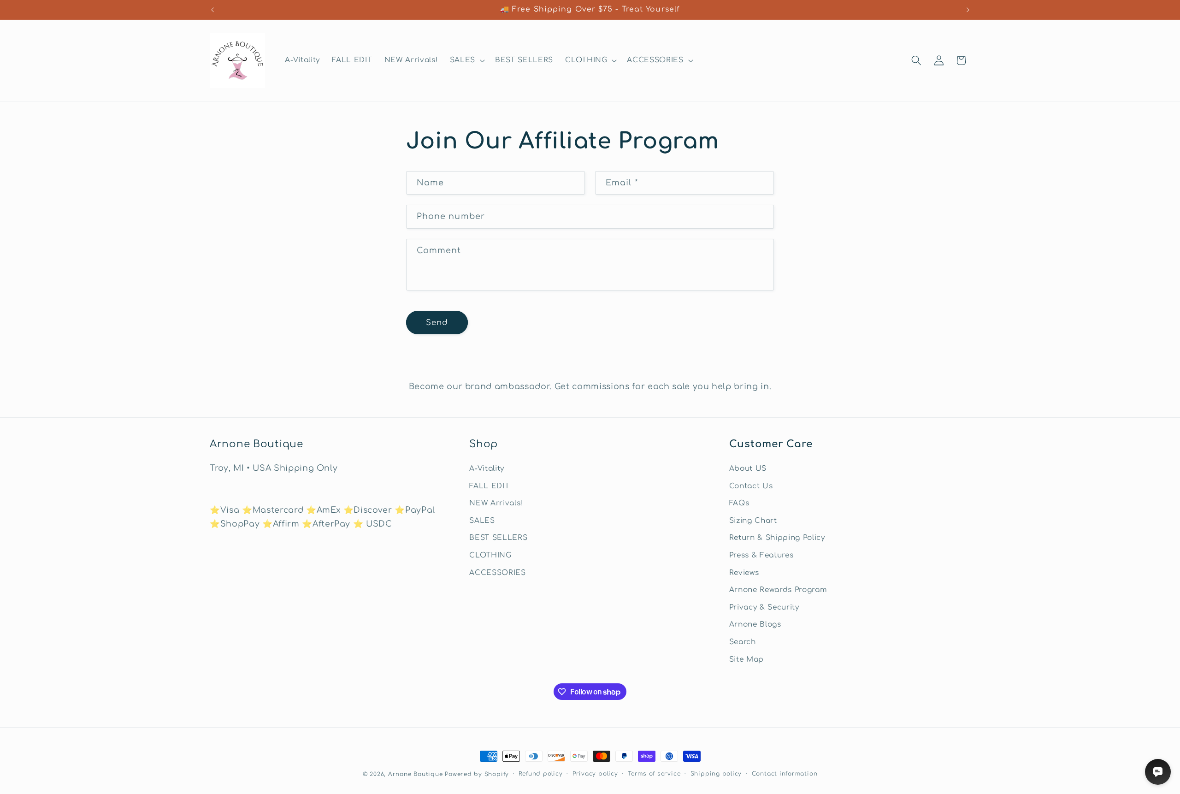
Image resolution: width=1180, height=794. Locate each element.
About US (748, 468)
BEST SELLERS (498, 537)
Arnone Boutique (415, 774)
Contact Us (751, 486)
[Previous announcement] (212, 9)
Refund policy (540, 773)
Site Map (746, 659)
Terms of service (654, 773)
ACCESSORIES (497, 573)
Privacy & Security (764, 607)
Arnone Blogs (755, 625)
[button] (466, 60)
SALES (482, 520)
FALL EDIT (489, 486)
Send (437, 322)
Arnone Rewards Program (778, 590)
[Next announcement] (968, 9)
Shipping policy (716, 773)
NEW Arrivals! (496, 503)
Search (742, 642)
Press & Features (761, 555)
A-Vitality (486, 468)
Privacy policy (595, 773)
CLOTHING (490, 555)
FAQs (739, 503)
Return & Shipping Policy (777, 537)
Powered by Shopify (477, 774)
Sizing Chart (753, 520)
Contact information (785, 773)
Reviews (744, 573)
